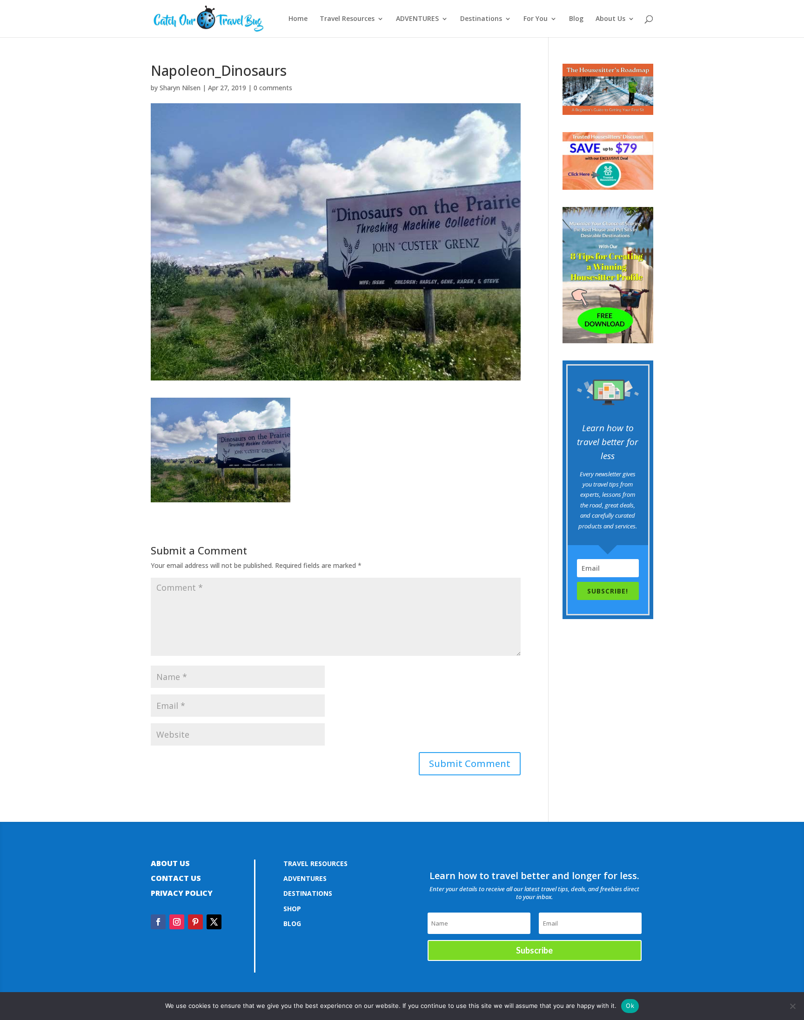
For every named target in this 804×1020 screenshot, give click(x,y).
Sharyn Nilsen (180, 87)
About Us (610, 19)
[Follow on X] (214, 921)
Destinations (481, 19)
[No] (792, 1006)
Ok (630, 1005)
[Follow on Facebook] (158, 921)
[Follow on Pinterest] (195, 921)
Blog (576, 19)
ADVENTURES (417, 19)
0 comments (273, 87)
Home (298, 19)
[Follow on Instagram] (176, 921)
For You (535, 19)
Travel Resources (347, 19)
